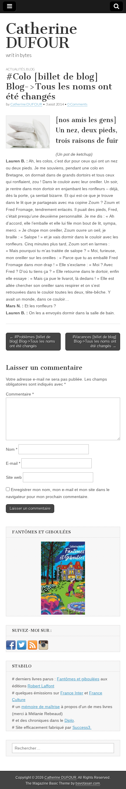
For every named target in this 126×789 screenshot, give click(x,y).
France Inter (71, 693)
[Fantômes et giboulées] (63, 578)
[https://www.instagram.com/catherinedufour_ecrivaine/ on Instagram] (43, 648)
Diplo (69, 720)
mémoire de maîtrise (40, 706)
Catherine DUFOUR (41, 36)
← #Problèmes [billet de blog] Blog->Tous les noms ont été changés (32, 341)
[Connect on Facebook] (11, 648)
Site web (14, 477)
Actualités (15, 69)
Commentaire (20, 394)
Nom (11, 449)
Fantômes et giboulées (78, 679)
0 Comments (77, 104)
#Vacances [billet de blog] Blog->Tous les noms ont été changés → (94, 341)
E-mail (13, 463)
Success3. (81, 727)
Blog (30, 69)
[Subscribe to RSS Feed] (32, 648)
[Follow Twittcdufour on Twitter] (21, 648)
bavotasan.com (88, 783)
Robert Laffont (41, 686)
